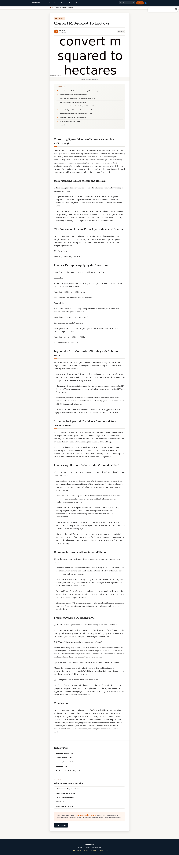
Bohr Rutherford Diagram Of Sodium (68, 789)
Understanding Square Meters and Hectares (73, 94)
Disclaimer (64, 3)
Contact (56, 3)
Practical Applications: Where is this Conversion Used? (75, 113)
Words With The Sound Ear (64, 753)
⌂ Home (140, 3)
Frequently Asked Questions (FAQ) (69, 121)
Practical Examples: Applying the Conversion (72, 102)
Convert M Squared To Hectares (85, 815)
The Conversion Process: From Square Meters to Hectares (77, 98)
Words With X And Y (62, 766)
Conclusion (62, 125)
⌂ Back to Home (61, 825)
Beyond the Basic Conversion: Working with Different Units (77, 106)
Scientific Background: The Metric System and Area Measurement (79, 110)
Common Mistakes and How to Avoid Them (72, 117)
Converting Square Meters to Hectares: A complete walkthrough (78, 91)
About (50, 3)
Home (44, 3)
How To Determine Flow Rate (65, 797)
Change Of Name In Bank (64, 757)
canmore (36, 3)
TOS (77, 3)
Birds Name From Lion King (64, 806)
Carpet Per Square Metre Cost (65, 793)
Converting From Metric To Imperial (67, 762)
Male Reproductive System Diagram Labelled (70, 771)
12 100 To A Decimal (62, 802)
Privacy (71, 3)
